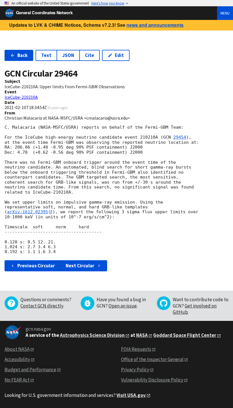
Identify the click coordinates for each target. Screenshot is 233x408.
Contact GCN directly (41, 306)
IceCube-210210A (21, 97)
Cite (89, 55)
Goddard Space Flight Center (184, 335)
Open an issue (123, 306)
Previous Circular (36, 266)
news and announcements (155, 25)
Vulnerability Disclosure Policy (152, 380)
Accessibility (17, 359)
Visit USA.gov (131, 395)
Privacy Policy (135, 369)
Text (46, 55)
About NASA (17, 349)
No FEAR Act (17, 380)
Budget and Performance (30, 369)
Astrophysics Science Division (92, 335)
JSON (68, 55)
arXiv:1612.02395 (27, 211)
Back (22, 55)
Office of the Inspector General (152, 359)
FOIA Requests (136, 349)
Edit (119, 55)
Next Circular (80, 266)
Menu (225, 13)
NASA (142, 335)
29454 (179, 137)
